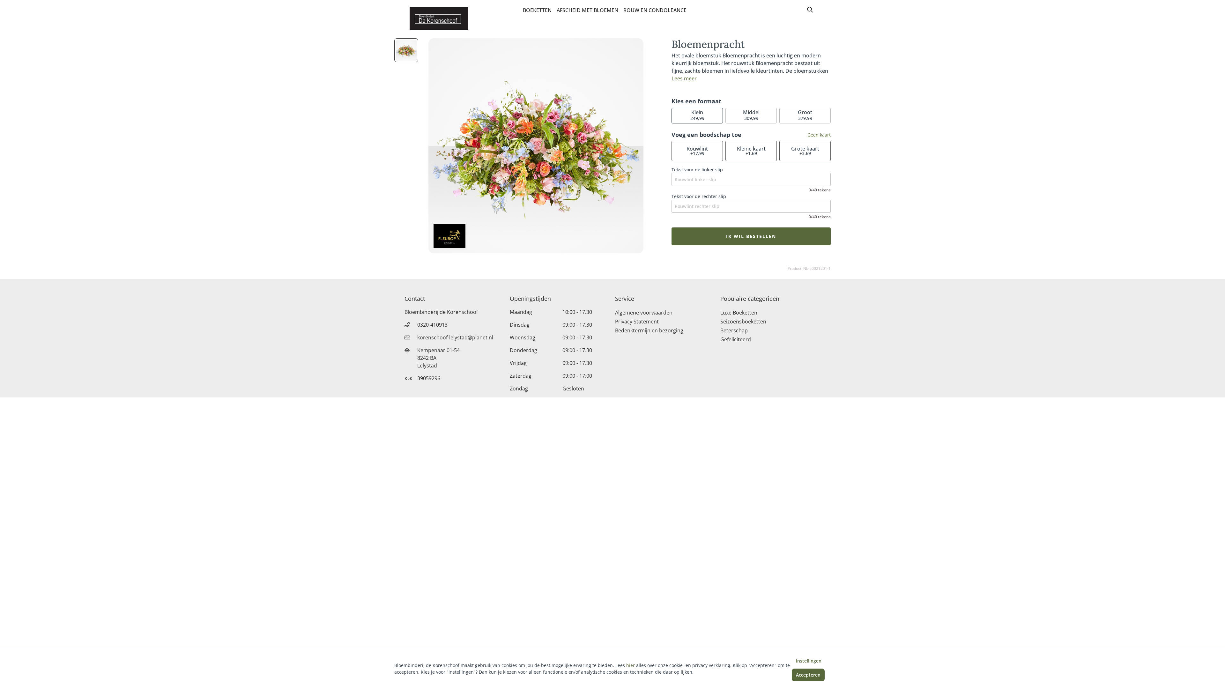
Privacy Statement (637, 321)
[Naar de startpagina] (439, 18)
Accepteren (808, 675)
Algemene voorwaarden (643, 312)
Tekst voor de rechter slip (699, 196)
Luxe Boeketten (738, 312)
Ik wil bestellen (751, 236)
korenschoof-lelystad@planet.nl (455, 337)
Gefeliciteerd (735, 339)
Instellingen (808, 661)
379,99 (805, 115)
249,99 (697, 115)
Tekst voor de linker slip (697, 170)
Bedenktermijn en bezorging (649, 330)
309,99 (751, 115)
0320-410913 (432, 324)
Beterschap (734, 330)
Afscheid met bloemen (587, 10)
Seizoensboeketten (743, 321)
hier (630, 665)
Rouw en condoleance (655, 10)
